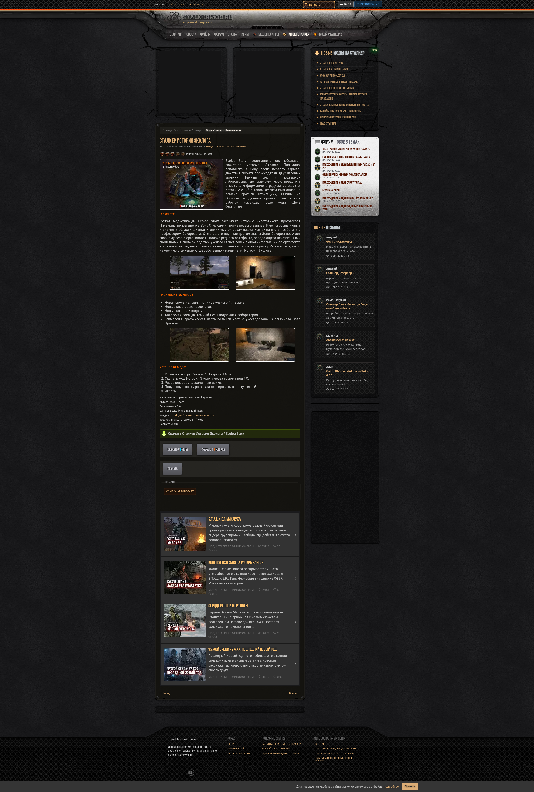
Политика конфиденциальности (335, 748)
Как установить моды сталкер (281, 744)
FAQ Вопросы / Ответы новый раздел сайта (346, 156)
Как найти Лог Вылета (276, 748)
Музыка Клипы (331, 190)
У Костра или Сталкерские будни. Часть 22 (346, 149)
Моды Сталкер (192, 130)
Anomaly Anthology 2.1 (332, 75)
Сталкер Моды (171, 130)
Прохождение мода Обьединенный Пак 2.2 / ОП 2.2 (348, 166)
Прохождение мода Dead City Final (342, 182)
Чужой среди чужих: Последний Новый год (242, 649)
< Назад (165, 693)
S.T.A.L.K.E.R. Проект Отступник (337, 88)
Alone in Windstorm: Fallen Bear (338, 117)
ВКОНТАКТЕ (320, 744)
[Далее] (295, 534)
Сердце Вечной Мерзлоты (228, 605)
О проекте (234, 744)
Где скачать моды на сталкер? (281, 753)
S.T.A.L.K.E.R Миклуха (224, 519)
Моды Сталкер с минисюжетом (194, 415)
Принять (410, 786)
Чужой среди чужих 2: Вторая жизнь (340, 111)
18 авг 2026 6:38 (339, 287)
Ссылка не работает (180, 491)
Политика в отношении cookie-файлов (334, 759)
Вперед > (294, 693)
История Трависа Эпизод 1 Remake (339, 82)
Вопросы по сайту (240, 753)
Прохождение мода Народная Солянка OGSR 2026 (347, 207)
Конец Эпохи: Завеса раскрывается (235, 562)
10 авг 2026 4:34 (339, 353)
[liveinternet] (177, 772)
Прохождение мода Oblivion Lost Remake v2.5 (347, 198)
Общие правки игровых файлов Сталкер (344, 174)
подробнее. (391, 786)
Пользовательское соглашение (334, 753)
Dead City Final (328, 123)
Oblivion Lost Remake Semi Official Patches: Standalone (344, 96)
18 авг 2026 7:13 (339, 255)
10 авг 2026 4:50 (339, 322)
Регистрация (369, 4)
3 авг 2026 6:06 (338, 389)
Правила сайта (237, 748)
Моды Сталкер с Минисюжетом (226, 146)
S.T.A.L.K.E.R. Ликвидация (334, 69)
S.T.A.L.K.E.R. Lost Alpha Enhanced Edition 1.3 (344, 104)
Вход (347, 4)
